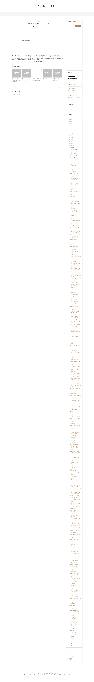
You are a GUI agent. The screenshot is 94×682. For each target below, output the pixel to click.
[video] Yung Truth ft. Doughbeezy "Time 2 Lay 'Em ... (75, 575)
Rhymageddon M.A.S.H (75, 547)
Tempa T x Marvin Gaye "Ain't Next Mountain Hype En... (75, 458)
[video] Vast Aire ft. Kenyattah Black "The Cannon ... (75, 592)
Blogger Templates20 (65, 674)
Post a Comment (17, 94)
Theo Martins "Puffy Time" (75, 340)
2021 (70, 127)
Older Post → (61, 87)
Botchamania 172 (73, 532)
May (71, 164)
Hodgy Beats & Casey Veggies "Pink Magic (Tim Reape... (75, 453)
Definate (27, 21)
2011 (70, 147)
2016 (70, 137)
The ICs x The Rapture (74, 497)
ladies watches (71, 656)
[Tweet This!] (38, 61)
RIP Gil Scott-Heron (74, 282)
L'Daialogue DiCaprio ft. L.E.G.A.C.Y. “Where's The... (75, 321)
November (72, 151)
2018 (70, 133)
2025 (70, 121)
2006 (70, 645)
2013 (70, 143)
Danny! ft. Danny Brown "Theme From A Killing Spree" (75, 332)
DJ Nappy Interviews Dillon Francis (37, 23)
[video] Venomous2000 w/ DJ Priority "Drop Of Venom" (75, 462)
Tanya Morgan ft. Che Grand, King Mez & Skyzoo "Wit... (74, 303)
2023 (70, 125)
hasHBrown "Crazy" (74, 560)
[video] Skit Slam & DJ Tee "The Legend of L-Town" (75, 587)
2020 (70, 129)
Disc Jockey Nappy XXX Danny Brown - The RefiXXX (16, 80)
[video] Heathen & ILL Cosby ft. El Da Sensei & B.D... (75, 448)
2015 (70, 139)
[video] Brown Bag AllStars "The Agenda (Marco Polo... (75, 397)
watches (69, 655)
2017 (70, 135)
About (29, 13)
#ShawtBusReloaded (74, 400)
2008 (70, 641)
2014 (70, 141)
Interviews (42, 13)
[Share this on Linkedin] (41, 61)
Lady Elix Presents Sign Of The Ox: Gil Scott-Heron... (75, 265)
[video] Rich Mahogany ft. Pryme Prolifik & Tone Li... (75, 193)
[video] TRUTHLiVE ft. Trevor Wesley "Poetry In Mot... (75, 378)
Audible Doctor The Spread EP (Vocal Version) (74, 544)
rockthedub (47, 6)
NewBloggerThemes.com (47, 674)
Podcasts (61, 13)
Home (24, 13)
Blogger (56, 673)
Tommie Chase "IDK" (74, 168)
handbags (70, 658)
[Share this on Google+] (40, 61)
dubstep (36, 21)
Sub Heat (59, 56)
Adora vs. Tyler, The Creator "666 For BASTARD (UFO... (74, 512)
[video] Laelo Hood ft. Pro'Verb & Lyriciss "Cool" (74, 175)
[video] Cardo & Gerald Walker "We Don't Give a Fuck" (75, 180)
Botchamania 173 (73, 381)
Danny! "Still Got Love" (74, 564)
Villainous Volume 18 (74, 562)
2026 (70, 119)
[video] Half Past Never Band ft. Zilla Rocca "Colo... (75, 607)
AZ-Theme (31, 674)
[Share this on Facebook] (36, 61)
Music (35, 13)
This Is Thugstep (46, 78)
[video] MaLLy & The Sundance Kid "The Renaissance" (74, 308)
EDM (40, 21)
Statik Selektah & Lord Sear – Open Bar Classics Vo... (75, 236)
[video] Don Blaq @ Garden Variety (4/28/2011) (74, 185)
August (71, 157)
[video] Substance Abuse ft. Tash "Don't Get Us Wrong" (75, 366)
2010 (70, 636)
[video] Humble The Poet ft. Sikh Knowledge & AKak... (75, 536)
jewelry (69, 659)
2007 (70, 643)
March (71, 630)
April (71, 628)
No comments (43, 26)
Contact (69, 13)
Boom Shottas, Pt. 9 (74, 225)
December (72, 149)
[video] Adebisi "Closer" (75, 324)
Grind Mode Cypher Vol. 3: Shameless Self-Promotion (75, 215)
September (72, 155)
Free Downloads (52, 13)
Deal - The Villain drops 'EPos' (74, 95)
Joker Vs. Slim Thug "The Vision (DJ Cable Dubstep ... (75, 337)
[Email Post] (12, 64)
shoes (69, 661)
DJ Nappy (31, 21)
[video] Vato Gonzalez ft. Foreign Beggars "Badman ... (75, 437)
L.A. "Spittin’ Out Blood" (75, 165)
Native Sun (72, 356)
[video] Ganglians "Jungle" (75, 406)
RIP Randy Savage (74, 476)
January (72, 634)
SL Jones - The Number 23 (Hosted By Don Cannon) (75, 253)
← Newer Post (15, 87)
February (72, 632)
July (71, 160)
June (71, 162)
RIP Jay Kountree (71, 94)
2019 (70, 131)
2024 (70, 123)
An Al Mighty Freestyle (74, 444)
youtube (49, 21)
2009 (70, 638)
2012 (70, 145)
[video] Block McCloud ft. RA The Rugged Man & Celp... (75, 385)
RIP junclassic (70, 92)
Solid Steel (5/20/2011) (75, 495)
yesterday (14, 56)
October (72, 153)
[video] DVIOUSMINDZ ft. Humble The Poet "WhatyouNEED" (75, 316)
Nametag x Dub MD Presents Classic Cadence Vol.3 (74, 248)
